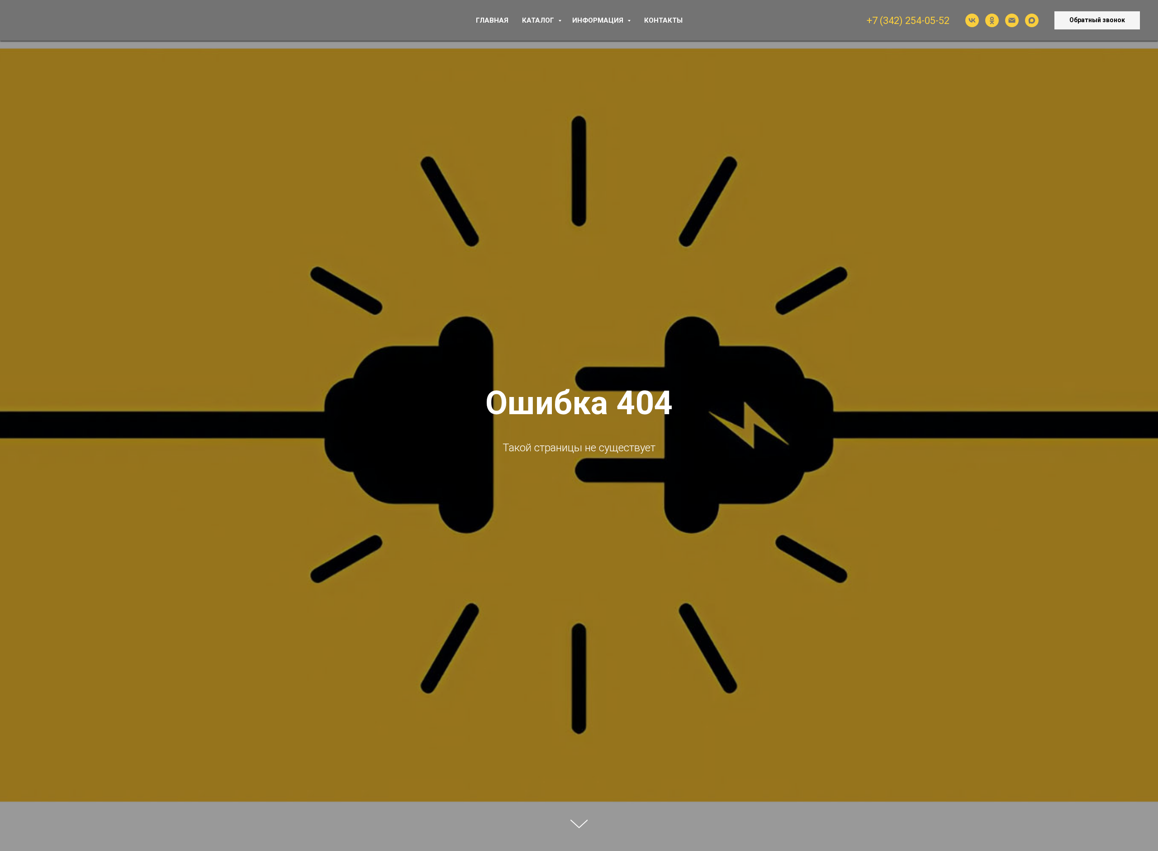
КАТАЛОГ (539, 20)
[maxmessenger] (1032, 20)
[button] (1097, 20)
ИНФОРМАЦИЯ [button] (598, 20)
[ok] (992, 20)
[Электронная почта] (1012, 20)
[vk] (972, 20)
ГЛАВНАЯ (492, 20)
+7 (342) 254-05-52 (908, 20)
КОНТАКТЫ (663, 20)
